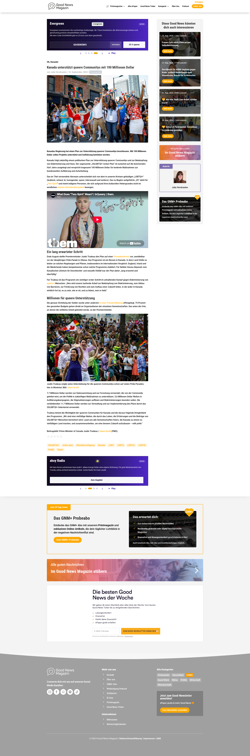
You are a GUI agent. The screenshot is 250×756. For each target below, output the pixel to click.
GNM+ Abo (197, 6)
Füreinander (95, 72)
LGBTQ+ (131, 445)
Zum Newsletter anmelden (174, 710)
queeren (51, 283)
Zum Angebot (96, 480)
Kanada (101, 445)
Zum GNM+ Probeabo (67, 539)
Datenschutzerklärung (130, 738)
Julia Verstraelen (59, 72)
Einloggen (199, 2)
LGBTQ (120, 445)
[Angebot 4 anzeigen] (96, 53)
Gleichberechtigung (85, 445)
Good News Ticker (147, 6)
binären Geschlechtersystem (70, 187)
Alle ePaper (133, 6)
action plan (68, 445)
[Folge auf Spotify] (70, 692)
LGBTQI (142, 445)
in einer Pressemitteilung (111, 303)
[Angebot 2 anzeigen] (89, 53)
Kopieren (116, 45)
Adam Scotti (73, 387)
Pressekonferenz (122, 256)
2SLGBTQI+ (53, 445)
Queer (60, 449)
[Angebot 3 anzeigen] (91, 53)
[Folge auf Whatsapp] (63, 692)
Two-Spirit (52, 183)
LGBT (111, 445)
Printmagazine (116, 6)
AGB (158, 738)
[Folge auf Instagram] (50, 692)
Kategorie (162, 6)
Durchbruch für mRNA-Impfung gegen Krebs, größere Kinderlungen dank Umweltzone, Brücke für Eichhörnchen (178, 72)
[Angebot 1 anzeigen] (86, 53)
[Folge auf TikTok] (77, 692)
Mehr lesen (168, 51)
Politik (51, 449)
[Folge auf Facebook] (56, 692)
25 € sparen (134, 44)
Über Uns (175, 6)
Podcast (185, 6)
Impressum (149, 738)
